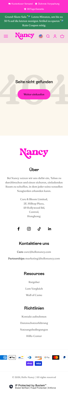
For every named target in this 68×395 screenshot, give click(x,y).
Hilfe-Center (34, 336)
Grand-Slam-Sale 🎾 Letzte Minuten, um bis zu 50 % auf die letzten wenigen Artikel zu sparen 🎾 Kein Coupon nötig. (34, 21)
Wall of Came (34, 295)
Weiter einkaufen (34, 94)
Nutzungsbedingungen (34, 329)
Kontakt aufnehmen (34, 316)
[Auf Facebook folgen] (18, 229)
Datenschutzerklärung (34, 323)
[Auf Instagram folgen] (29, 229)
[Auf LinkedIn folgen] (49, 229)
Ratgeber (34, 282)
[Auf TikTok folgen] (39, 229)
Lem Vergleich (34, 288)
